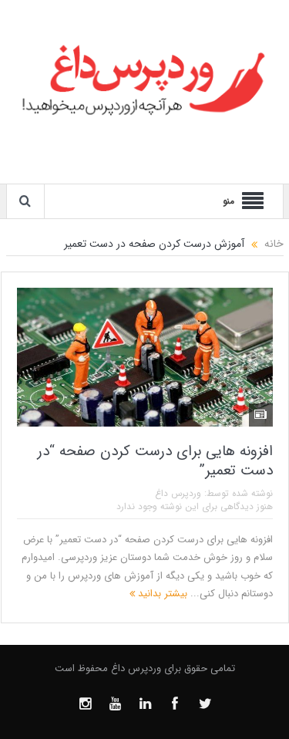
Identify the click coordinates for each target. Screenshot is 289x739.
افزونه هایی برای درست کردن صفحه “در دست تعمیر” (155, 461)
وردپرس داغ (178, 493)
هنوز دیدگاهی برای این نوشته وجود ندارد (194, 506)
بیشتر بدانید (161, 593)
